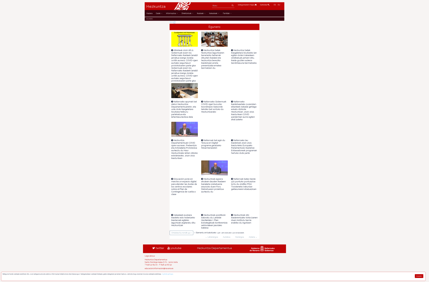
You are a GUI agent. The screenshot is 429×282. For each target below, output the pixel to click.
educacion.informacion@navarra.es (159, 268)
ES (275, 5)
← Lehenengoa (211, 237)
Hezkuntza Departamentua (214, 248)
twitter (159, 248)
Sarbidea (264, 5)
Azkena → (253, 237)
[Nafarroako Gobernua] (262, 248)
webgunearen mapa (246, 5)
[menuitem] (149, 13)
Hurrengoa (239, 237)
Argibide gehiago (167, 274)
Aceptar (419, 276)
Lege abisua (150, 256)
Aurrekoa (226, 237)
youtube (175, 248)
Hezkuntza (156, 6)
